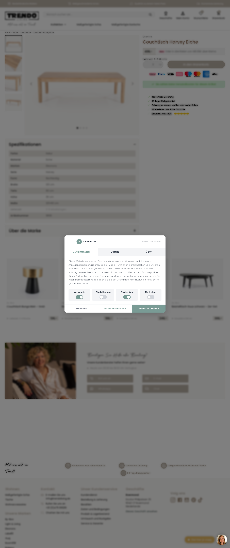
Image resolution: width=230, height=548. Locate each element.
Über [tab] (149, 251)
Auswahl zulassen (115, 308)
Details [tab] (115, 251)
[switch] (79, 297)
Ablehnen (81, 308)
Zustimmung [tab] (81, 251)
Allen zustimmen (149, 308)
